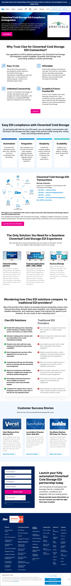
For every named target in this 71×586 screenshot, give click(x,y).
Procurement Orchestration (8, 562)
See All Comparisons (46, 553)
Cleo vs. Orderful (45, 541)
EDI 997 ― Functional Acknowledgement (51, 197)
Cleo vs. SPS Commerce (46, 545)
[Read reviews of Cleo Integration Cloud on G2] (16, 519)
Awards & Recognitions (64, 551)
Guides (54, 549)
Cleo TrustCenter (64, 555)
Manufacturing (36, 531)
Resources (42, 9)
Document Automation (10, 548)
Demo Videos (54, 546)
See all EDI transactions (44, 200)
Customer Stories (55, 538)
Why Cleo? (30, 9)
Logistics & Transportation (36, 535)
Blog (54, 534)
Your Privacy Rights (53, 575)
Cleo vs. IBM (46, 533)
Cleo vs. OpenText (45, 536)
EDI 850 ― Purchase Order (47, 190)
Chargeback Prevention (8, 566)
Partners (35, 9)
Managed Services (9, 551)
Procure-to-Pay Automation (22, 553)
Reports (55, 557)
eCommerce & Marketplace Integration (24, 562)
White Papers (54, 563)
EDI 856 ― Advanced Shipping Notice (50, 192)
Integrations (20, 9)
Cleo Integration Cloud (9, 530)
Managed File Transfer (23, 539)
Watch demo (55, 9)
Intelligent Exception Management (10, 558)
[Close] (68, 579)
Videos (54, 559)
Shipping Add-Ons (36, 559)
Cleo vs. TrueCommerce (47, 549)
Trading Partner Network (9, 545)
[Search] (46, 9)
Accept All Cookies (53, 583)
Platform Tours (55, 553)
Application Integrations (35, 555)
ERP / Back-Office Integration (22, 558)
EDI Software (21, 530)
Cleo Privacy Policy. (9, 504)
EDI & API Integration (23, 533)
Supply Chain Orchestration (21, 545)
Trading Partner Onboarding (9, 541)
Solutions (13, 9)
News (62, 561)
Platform (7, 9)
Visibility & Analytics (10, 554)
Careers (63, 539)
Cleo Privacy (16, 581)
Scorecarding (8, 569)
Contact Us (63, 564)
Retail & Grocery (36, 541)
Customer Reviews (63, 542)
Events (62, 558)
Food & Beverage (36, 538)
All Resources (55, 530)
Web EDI (20, 536)
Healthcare (35, 544)
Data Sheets (54, 542)
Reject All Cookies (53, 579)
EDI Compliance (22, 569)
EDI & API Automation (10, 537)
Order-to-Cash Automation (21, 549)
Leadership (63, 533)
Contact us (64, 9)
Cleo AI (26, 9)
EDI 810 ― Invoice (44, 195)
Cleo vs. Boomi (46, 530)
